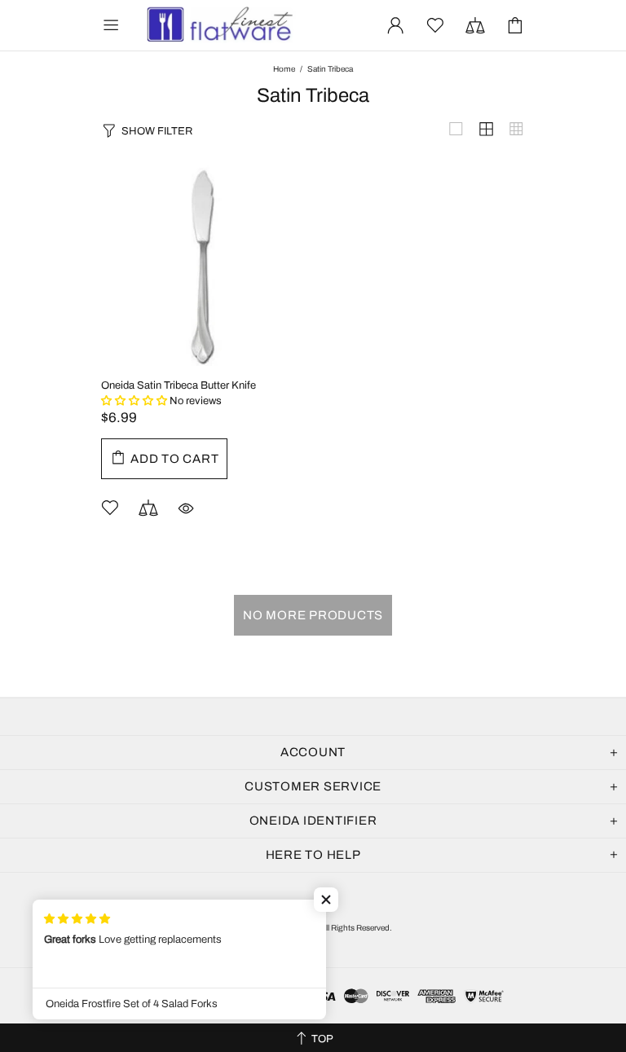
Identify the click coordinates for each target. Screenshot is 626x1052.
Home (284, 68)
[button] (326, 899)
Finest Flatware (218, 25)
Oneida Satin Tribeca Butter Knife (178, 385)
